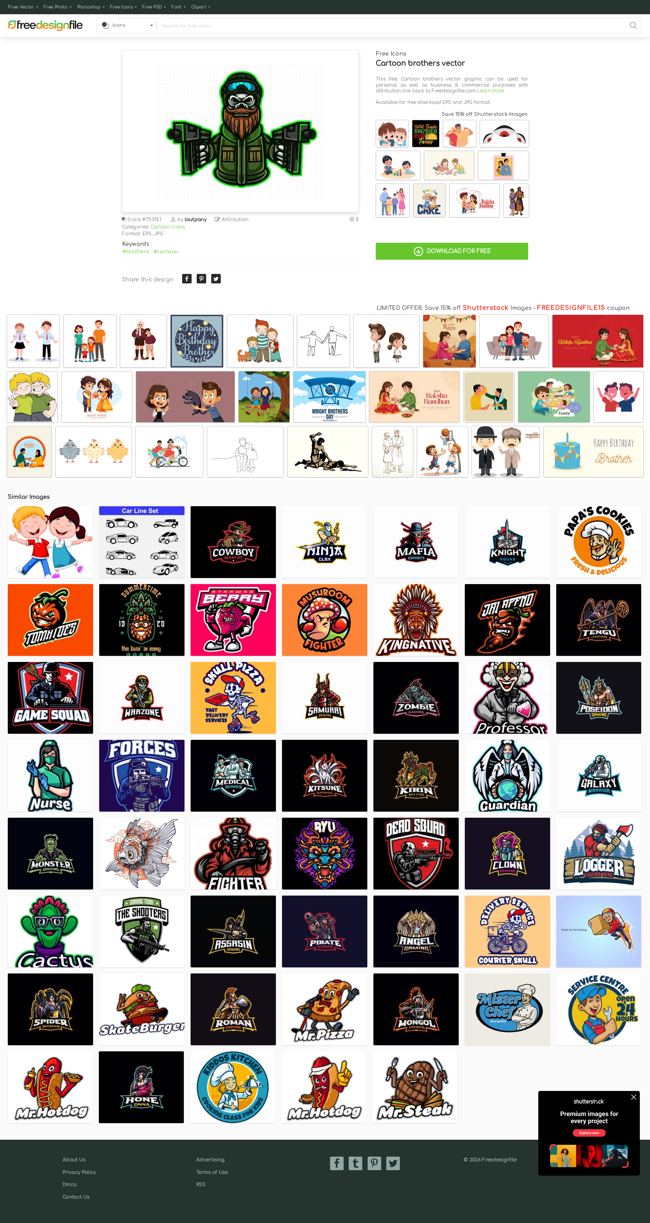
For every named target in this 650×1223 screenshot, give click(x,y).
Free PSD (152, 7)
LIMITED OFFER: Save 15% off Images (454, 308)
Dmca (70, 1184)
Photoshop (89, 7)
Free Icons (121, 7)
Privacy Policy (79, 1172)
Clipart (198, 7)
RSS (200, 1184)
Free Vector (21, 7)
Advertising (210, 1159)
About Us (74, 1159)
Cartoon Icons (168, 227)
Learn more (490, 90)
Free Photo (56, 7)
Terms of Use (212, 1172)
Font (176, 7)
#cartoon (166, 251)
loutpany (196, 219)
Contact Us (76, 1197)
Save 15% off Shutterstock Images (484, 114)
